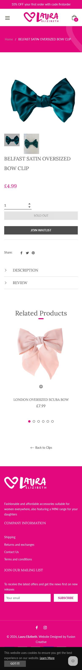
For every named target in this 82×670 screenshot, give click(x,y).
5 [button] (48, 421)
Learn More (47, 658)
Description (25, 270)
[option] (41, 374)
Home (9, 39)
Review (19, 282)
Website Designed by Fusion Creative (55, 639)
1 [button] (29, 421)
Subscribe (66, 598)
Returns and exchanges (19, 544)
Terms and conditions (18, 559)
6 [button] (52, 421)
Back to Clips (43, 447)
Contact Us (11, 552)
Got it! (15, 663)
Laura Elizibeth (27, 636)
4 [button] (43, 421)
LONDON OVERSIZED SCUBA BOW (41, 399)
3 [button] (38, 421)
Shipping (9, 537)
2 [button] (34, 421)
